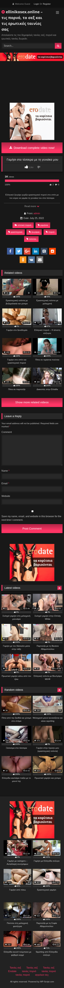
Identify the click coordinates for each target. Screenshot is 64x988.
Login (36, 4)
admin (36, 213)
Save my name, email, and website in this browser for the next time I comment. (31, 518)
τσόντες (32, 239)
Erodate (12, 971)
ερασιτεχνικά (16, 232)
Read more (30, 206)
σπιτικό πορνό (24, 225)
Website (5, 496)
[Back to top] (54, 979)
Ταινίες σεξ (15, 967)
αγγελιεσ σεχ (42, 975)
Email (5, 483)
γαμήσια (44, 225)
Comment (6, 432)
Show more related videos (32, 402)
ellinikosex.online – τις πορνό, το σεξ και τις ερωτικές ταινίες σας (22, 20)
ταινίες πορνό (29, 971)
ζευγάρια (35, 232)
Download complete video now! (34, 147)
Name (5, 471)
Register (47, 4)
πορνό (51, 232)
